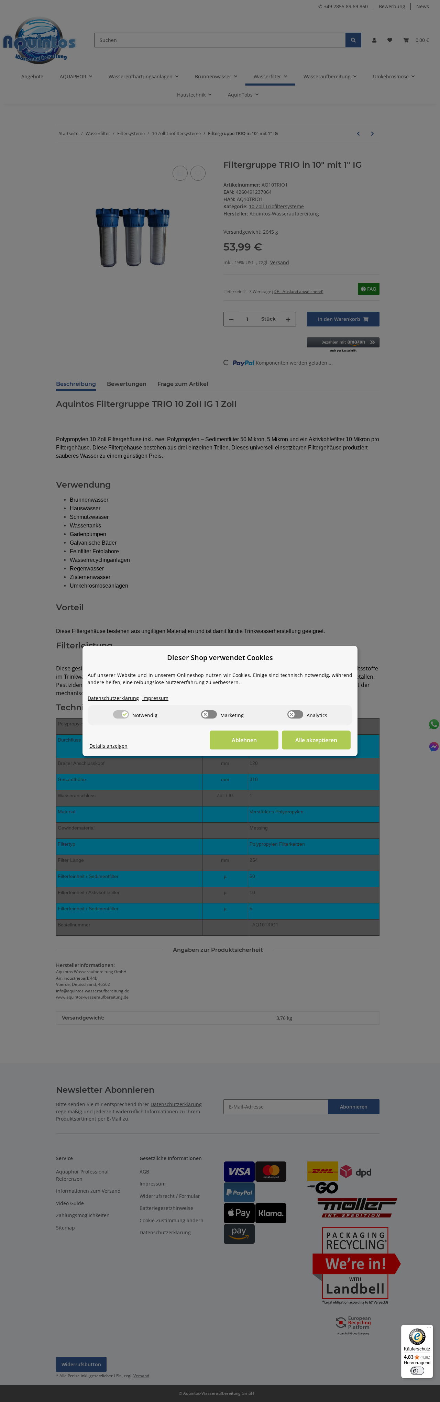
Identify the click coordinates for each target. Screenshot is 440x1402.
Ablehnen (244, 740)
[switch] (121, 714)
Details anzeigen (108, 746)
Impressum (155, 698)
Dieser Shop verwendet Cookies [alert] (220, 657)
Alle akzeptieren (316, 740)
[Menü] (429, 1329)
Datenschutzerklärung (113, 698)
